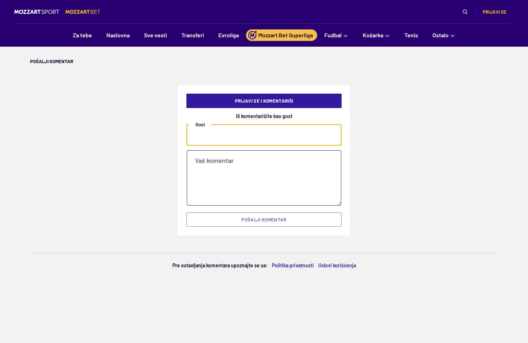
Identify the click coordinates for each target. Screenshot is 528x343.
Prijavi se (494, 12)
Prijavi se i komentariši (264, 101)
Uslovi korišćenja (337, 265)
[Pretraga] (465, 12)
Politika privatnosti (293, 265)
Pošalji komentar (263, 219)
